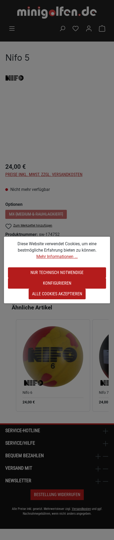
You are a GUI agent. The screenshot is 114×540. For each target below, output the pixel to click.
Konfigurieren (57, 283)
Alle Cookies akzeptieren (57, 293)
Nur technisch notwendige (57, 272)
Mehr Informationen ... (57, 256)
